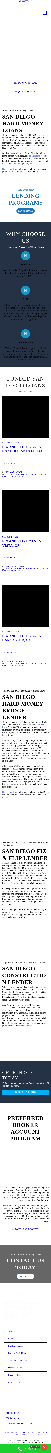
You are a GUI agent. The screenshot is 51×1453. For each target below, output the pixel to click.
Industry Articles (15, 1368)
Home (10, 1339)
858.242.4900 (12, 1418)
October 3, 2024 (10, 537)
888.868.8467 (27, 1)
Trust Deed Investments (17, 1360)
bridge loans (34, 156)
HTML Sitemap (14, 1382)
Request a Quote (14, 1375)
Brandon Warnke (14, 474)
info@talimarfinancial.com (19, 1423)
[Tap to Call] (44, 1447)
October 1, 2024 (10, 632)
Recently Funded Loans (17, 1353)
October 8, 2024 (10, 443)
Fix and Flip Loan (33, 474)
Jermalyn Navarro (14, 472)
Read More (10, 463)
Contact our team (9, 169)
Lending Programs (15, 1346)
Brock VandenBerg (15, 569)
